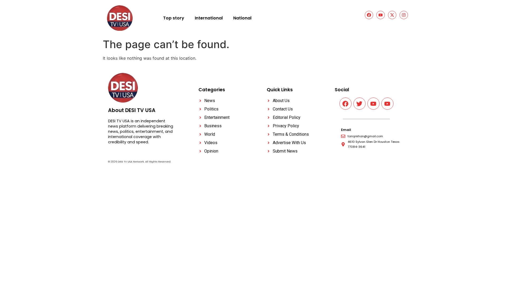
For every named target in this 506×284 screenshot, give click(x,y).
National (242, 18)
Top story (173, 18)
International (209, 18)
